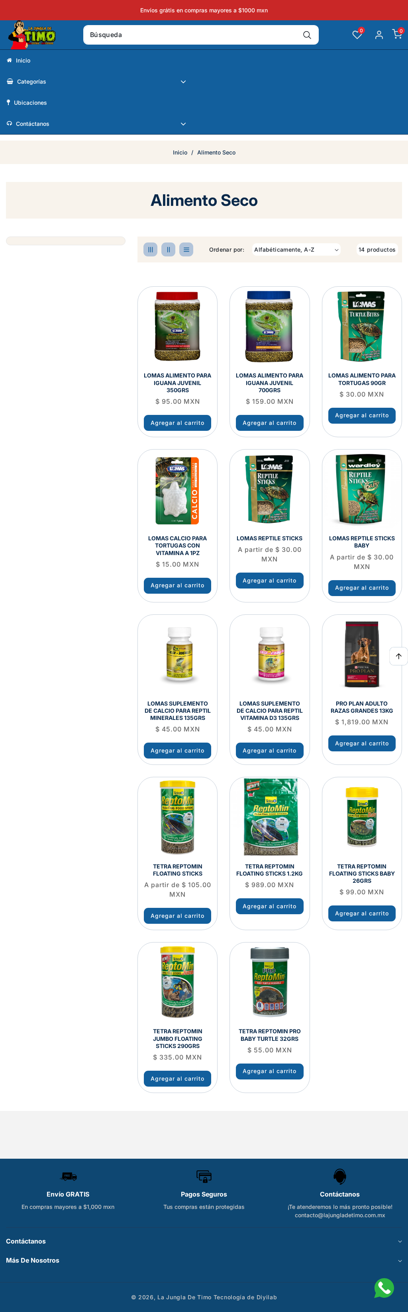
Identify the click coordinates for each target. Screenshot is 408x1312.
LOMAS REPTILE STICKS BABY (362, 542)
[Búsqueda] (307, 35)
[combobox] (201, 35)
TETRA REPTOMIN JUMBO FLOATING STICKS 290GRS (177, 1038)
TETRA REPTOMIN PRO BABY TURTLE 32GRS (270, 1035)
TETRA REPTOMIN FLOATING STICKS (177, 870)
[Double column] (168, 249)
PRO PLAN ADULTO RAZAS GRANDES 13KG (362, 707)
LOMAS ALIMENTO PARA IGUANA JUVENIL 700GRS (269, 382)
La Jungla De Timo (184, 1297)
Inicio (180, 152)
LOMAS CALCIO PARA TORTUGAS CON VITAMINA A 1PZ (177, 545)
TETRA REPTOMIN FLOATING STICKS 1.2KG (269, 870)
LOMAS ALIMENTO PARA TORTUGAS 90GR (362, 379)
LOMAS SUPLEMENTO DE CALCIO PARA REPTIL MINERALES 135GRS (178, 710)
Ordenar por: (227, 249)
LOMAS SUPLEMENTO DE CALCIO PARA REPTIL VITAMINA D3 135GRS (270, 710)
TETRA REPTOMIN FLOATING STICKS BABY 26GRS (362, 873)
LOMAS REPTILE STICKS (269, 538)
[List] (186, 249)
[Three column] (150, 249)
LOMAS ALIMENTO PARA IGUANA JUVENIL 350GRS (177, 382)
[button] (393, 35)
